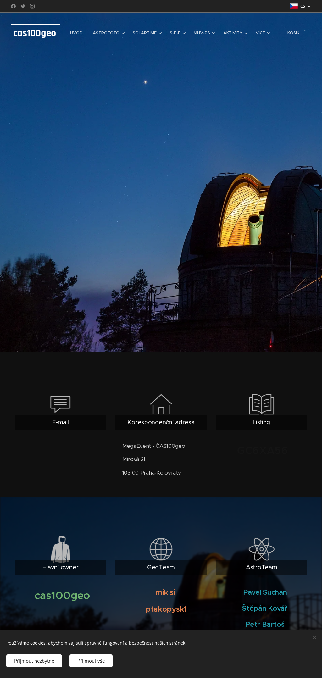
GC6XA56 (262, 450)
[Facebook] (13, 6)
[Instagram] (32, 6)
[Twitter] (23, 6)
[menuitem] (78, 33)
